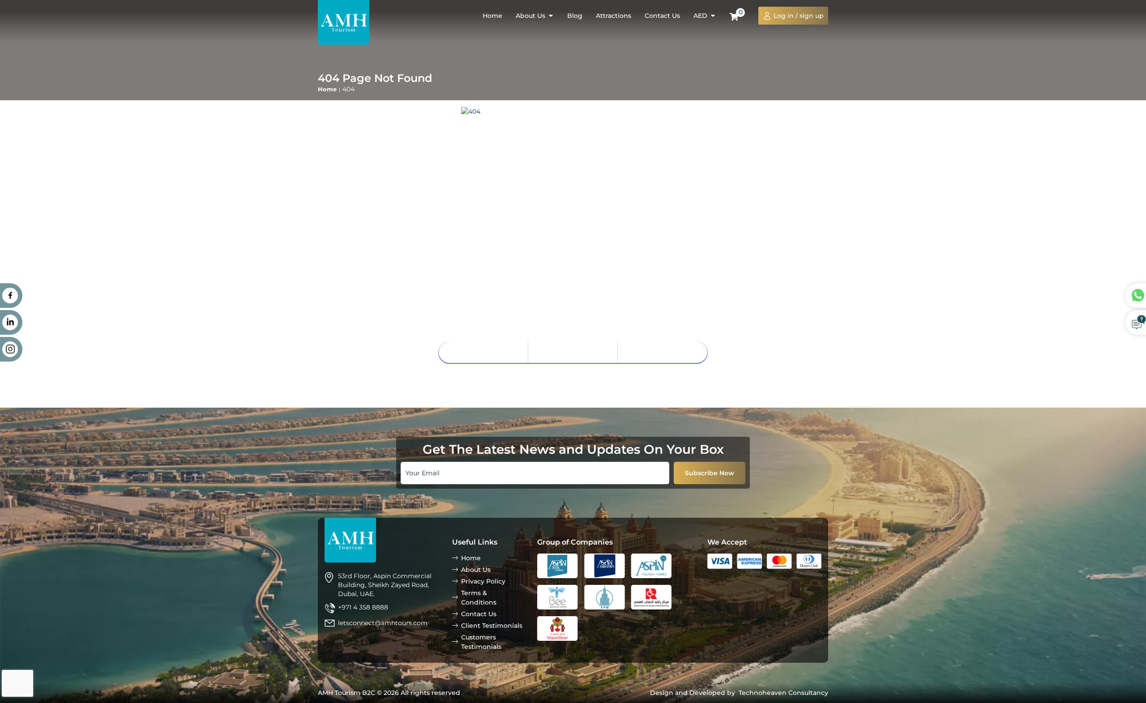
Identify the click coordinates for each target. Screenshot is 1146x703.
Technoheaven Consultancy (783, 693)
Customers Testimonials (481, 642)
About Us (572, 352)
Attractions (613, 16)
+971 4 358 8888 (363, 607)
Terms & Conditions (478, 597)
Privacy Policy (483, 581)
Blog (574, 16)
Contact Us (662, 16)
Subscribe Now (709, 473)
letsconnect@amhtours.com (383, 623)
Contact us (662, 352)
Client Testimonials (491, 626)
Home (492, 16)
